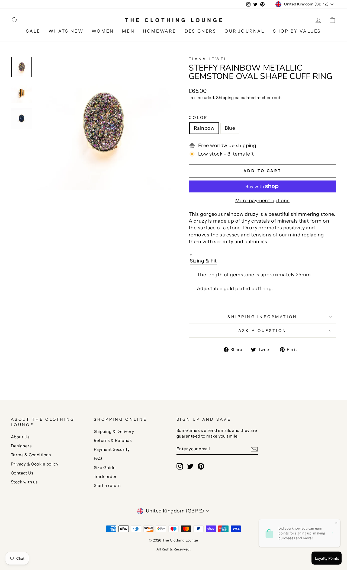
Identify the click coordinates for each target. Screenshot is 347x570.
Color (198, 117)
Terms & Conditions (31, 454)
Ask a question (262, 330)
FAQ (98, 458)
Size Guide (105, 467)
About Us (20, 436)
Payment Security (112, 449)
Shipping (225, 97)
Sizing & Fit (203, 258)
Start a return (107, 485)
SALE (33, 31)
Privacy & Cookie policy (34, 464)
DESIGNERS (201, 31)
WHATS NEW (66, 31)
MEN (128, 31)
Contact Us (22, 473)
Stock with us (24, 481)
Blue (230, 128)
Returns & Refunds (113, 440)
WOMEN (103, 31)
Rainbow (204, 128)
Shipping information (262, 316)
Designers (21, 445)
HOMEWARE (159, 31)
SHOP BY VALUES (297, 31)
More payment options (262, 201)
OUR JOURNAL (244, 31)
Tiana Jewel (208, 58)
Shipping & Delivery (114, 431)
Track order (105, 476)
